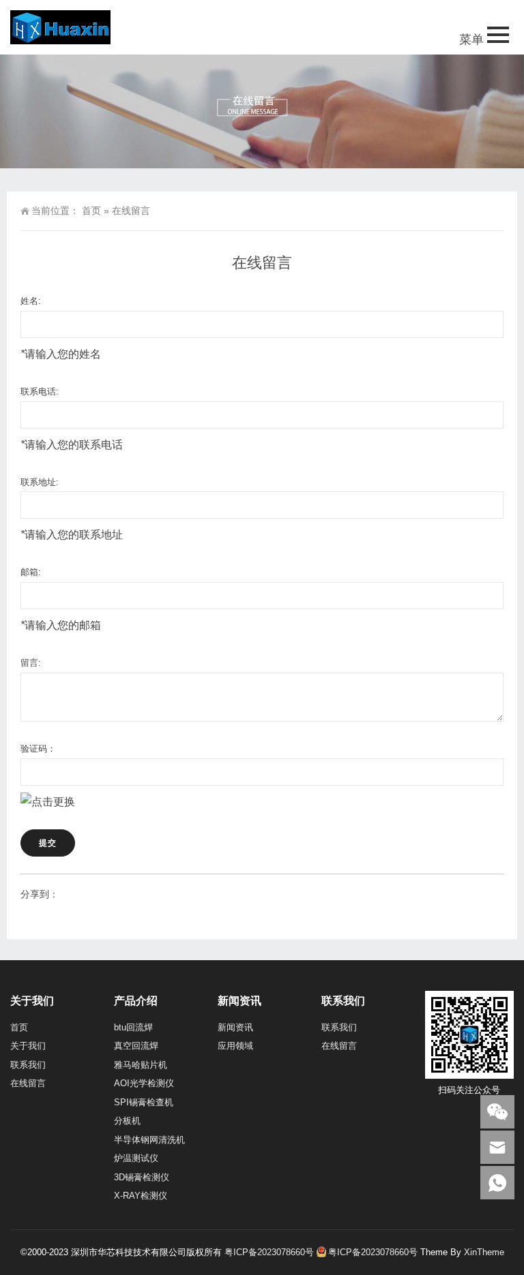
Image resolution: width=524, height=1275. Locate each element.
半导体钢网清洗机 (149, 1140)
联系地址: (39, 482)
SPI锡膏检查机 (143, 1102)
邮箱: (30, 572)
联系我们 (28, 1065)
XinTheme (484, 1252)
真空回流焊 (136, 1046)
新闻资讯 (235, 1027)
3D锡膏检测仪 (141, 1177)
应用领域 (235, 1046)
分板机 (127, 1121)
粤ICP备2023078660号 (269, 1252)
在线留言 (28, 1083)
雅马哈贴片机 (140, 1065)
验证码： (38, 748)
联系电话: (39, 391)
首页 (91, 210)
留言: (30, 663)
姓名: (30, 301)
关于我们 (28, 1046)
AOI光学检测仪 (144, 1083)
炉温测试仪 (136, 1158)
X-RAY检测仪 (140, 1195)
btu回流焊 (133, 1027)
